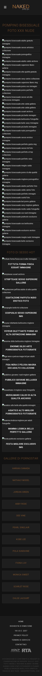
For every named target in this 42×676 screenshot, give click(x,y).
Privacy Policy (21, 635)
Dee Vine (21, 515)
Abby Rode (21, 504)
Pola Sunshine (21, 551)
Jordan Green (21, 492)
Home (21, 622)
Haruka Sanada (21, 468)
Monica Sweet (21, 574)
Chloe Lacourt (21, 598)
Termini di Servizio (21, 640)
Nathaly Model (21, 480)
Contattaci (21, 645)
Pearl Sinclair (21, 527)
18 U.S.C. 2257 (21, 631)
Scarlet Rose (21, 586)
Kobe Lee (21, 539)
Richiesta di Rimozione (21, 626)
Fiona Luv (21, 563)
